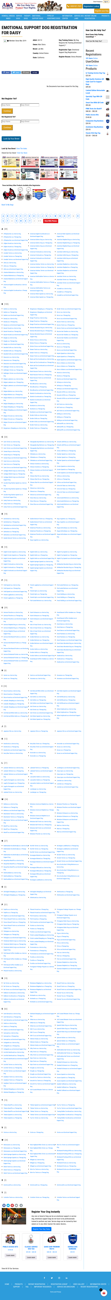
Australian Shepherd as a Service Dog (67, 264)
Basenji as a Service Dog (10, 318)
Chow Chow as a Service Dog (38, 498)
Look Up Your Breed (11, 138)
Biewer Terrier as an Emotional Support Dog (42, 356)
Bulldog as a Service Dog (63, 414)
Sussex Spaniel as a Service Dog (66, 1074)
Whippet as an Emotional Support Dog (40, 1166)
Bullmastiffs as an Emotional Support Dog (68, 430)
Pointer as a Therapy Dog (37, 928)
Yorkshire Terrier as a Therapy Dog (39, 1197)
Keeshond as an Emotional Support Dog (14, 750)
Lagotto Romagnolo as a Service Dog (14, 780)
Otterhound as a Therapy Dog (65, 891)
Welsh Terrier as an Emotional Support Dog (15, 1173)
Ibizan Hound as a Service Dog (12, 691)
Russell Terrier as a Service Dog (65, 983)
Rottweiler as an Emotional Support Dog (41, 1002)
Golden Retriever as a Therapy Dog (39, 640)
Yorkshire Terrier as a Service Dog (13, 1197)
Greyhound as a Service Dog (64, 655)
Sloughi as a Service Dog (37, 1068)
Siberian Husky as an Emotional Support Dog (42, 1045)
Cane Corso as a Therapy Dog (12, 464)
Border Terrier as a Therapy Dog (38, 428)
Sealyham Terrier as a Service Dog (13, 1077)
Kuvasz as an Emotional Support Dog (67, 753)
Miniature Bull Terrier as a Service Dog (40, 821)
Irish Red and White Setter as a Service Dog (15, 713)
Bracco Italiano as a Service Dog (66, 363)
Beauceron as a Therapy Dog (11, 360)
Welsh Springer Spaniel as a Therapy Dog (15, 1157)
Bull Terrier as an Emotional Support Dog (68, 410)
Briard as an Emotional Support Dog (66, 379)
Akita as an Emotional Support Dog (13, 269)
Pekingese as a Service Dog (11, 931)
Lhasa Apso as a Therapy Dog (65, 774)
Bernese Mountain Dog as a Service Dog (41, 327)
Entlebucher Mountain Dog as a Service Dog (69, 564)
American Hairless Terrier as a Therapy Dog (42, 267)
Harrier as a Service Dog (10, 675)
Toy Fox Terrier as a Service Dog (39, 1118)
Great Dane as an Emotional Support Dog (68, 630)
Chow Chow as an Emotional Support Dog (41, 504)
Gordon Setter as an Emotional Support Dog (42, 655)
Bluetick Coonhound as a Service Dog (40, 393)
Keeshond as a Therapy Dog (11, 747)
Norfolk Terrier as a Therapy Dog (39, 849)
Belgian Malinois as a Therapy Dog (13, 394)
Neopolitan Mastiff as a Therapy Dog (14, 864)
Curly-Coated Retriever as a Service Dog (68, 498)
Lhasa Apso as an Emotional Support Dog (68, 777)
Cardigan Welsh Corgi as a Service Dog (14, 471)
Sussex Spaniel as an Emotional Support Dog (69, 1081)
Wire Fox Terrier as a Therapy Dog (39, 1172)
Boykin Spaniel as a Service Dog (65, 353)
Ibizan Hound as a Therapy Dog (12, 694)
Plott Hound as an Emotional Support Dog (41, 922)
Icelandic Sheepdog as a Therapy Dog (14, 704)
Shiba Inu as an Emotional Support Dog (40, 1026)
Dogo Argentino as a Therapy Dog (66, 518)
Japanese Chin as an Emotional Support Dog (69, 731)
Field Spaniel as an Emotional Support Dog (15, 591)
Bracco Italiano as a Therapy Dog (66, 366)
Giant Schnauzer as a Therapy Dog (39, 615)
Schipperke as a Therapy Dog (11, 1046)
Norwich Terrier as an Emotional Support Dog (69, 861)
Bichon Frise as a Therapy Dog (38, 343)
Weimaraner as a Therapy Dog (12, 1148)
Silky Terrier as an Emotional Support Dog (41, 1055)
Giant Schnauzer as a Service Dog (39, 612)
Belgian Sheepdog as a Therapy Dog (13, 407)
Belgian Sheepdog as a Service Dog (13, 403)
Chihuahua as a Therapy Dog (38, 457)
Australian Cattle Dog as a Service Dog (67, 252)
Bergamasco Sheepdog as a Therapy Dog (41, 309)
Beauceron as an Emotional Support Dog (15, 363)
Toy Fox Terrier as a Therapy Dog (66, 1105)
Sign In (106, 2)
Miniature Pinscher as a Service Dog (40, 834)
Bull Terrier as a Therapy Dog (65, 407)
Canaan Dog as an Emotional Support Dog (15, 458)
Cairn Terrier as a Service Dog (12, 442)
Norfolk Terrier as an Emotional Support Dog (42, 852)
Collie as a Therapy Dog (63, 479)
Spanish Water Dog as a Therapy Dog (67, 1028)
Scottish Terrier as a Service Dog (13, 1064)
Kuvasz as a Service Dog (63, 747)
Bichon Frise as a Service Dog (38, 340)
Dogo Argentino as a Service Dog (39, 540)
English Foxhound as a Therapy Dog (13, 567)
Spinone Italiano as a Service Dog (66, 1037)
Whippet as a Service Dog (37, 1159)
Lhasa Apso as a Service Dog (65, 771)
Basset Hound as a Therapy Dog (12, 331)
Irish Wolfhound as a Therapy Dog (66, 700)
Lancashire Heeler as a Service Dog (40, 777)
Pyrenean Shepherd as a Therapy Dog (67, 965)
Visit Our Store (22, 153)
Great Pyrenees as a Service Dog (66, 634)
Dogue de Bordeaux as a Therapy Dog (67, 531)
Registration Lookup (91, 6)
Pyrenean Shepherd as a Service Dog (67, 962)
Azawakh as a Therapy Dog (64, 292)
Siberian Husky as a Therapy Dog (39, 1042)
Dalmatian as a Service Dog (11, 528)
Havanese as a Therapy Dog (64, 675)
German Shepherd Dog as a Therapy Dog (15, 628)
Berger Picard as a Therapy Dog (38, 321)
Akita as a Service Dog (10, 263)
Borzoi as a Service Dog (63, 312)
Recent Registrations (89, 1287)
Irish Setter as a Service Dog (38, 697)
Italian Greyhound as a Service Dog (66, 709)
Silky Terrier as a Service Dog (38, 1048)
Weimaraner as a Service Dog (12, 1145)
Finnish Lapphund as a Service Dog (13, 594)
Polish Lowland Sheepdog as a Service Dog (42, 935)
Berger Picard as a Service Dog (38, 318)
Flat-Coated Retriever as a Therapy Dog (67, 585)
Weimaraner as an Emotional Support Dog (15, 1151)
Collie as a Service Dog (63, 476)
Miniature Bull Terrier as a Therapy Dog (40, 825)
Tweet (17, 72)
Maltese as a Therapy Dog (11, 807)
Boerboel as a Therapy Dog (37, 409)
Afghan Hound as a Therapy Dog (12, 246)
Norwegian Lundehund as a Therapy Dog (68, 845)
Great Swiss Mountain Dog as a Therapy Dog (69, 646)
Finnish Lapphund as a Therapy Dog (13, 598)
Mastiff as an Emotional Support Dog (14, 832)
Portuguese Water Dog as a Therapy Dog (68, 924)
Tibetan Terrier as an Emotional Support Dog (42, 1114)
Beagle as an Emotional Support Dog (14, 344)
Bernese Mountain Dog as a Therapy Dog (41, 331)
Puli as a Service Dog (62, 943)
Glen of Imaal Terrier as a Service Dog (40, 624)
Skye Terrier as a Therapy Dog (38, 1061)
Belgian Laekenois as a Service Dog (13, 379)
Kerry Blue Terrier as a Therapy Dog (39, 743)
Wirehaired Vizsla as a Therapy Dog (66, 1166)
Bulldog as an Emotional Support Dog (67, 420)
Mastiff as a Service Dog (10, 826)
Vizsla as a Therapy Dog (36, 1132)
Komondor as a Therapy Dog (38, 756)
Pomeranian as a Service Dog (38, 947)
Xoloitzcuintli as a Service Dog (12, 1185)
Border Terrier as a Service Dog (38, 425)
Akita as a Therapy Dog (10, 266)
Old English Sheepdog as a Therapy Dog (14, 895)
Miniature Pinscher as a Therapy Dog (67, 804)
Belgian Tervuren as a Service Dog (13, 416)
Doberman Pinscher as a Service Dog (40, 528)
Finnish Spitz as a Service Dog (38, 591)
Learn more (10, 1255)
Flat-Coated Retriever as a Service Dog (40, 600)
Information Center (98, 1284)
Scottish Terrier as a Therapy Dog (13, 1068)
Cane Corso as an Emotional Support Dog (15, 467)
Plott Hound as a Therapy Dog (38, 919)
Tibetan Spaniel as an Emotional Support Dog (42, 1105)
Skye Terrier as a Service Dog (38, 1058)
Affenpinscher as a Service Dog (12, 234)
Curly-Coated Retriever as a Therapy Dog (68, 501)
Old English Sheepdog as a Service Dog (14, 891)
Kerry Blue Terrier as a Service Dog (13, 753)
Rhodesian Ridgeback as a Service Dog (40, 983)
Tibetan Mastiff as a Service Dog (13, 1105)
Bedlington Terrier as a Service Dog (13, 367)
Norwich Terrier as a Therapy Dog (66, 858)
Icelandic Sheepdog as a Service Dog (14, 700)
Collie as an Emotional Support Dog (66, 482)
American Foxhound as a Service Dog (40, 252)
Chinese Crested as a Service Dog (39, 463)
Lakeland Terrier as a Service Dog (13, 792)
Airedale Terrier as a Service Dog (13, 253)
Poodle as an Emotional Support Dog (40, 963)
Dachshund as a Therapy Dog (11, 522)
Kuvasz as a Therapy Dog (64, 750)
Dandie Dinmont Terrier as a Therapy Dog (41, 518)
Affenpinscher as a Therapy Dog (12, 237)
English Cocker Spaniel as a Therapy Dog (15, 555)
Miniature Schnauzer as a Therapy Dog (67, 816)
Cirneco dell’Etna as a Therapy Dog (66, 451)
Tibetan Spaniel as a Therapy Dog (13, 1118)
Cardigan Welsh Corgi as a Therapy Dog (14, 474)
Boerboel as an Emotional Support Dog (40, 412)
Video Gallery (78, 1284)
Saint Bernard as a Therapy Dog (12, 1017)
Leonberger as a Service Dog (38, 789)
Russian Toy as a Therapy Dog (65, 996)
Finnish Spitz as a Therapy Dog (38, 594)
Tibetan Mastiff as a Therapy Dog (13, 1108)
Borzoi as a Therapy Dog (63, 315)
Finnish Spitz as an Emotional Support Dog (42, 597)
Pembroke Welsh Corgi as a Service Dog (15, 941)
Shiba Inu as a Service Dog (37, 1019)
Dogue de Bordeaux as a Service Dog (67, 528)
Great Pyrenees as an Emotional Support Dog (69, 640)
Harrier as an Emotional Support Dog (40, 675)
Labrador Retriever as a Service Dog (13, 768)
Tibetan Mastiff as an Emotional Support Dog (16, 1111)
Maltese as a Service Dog (11, 804)
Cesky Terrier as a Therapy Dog (12, 503)
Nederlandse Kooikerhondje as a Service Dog (16, 845)
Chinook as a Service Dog (37, 488)
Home (4, 16)
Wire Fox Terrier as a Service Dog (39, 1169)
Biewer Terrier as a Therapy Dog (38, 353)
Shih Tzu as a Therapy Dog (37, 1032)
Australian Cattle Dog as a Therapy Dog (67, 255)
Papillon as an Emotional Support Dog (14, 916)
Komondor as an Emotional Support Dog (68, 743)
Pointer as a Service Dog (37, 925)
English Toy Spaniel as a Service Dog (67, 552)
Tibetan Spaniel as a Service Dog (13, 1114)
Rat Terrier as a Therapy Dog (11, 986)
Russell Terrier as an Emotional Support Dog (69, 989)
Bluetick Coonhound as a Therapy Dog (40, 396)
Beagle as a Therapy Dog (10, 341)
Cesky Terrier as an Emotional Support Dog (15, 507)
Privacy (59, 1292)
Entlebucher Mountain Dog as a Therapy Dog (69, 567)
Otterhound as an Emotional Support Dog (68, 895)
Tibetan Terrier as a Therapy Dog (39, 1111)
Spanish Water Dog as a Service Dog (67, 1025)
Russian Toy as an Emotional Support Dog (68, 999)
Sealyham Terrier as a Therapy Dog (13, 1080)
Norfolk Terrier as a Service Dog (39, 845)
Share (7, 72)
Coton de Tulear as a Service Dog (66, 485)
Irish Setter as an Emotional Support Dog (41, 703)
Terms (52, 1292)
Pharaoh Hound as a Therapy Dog (39, 909)
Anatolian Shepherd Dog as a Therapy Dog (68, 243)
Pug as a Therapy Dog (63, 936)
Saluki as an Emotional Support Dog (13, 1030)
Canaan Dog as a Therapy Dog (12, 454)
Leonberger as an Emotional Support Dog (68, 768)
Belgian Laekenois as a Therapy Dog (13, 382)
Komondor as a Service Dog (38, 752)
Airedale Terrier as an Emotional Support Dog (16, 259)
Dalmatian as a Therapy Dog (11, 531)
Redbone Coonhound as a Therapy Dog (14, 996)
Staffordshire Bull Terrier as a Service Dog (68, 1050)
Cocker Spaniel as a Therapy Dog (66, 469)
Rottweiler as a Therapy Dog (38, 998)
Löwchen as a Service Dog (64, 780)
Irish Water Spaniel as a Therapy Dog (40, 719)
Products (105, 16)
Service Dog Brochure (66, 1287)
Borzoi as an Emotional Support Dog (67, 318)
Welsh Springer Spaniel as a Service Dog (15, 1154)
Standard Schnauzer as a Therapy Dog (67, 1065)
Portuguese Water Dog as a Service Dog (68, 921)
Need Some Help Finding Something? (94, 35)
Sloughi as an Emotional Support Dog (40, 1074)
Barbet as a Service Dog (10, 309)
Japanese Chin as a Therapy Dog (39, 731)
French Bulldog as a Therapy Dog (66, 597)
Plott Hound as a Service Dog (38, 916)
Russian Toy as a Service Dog (65, 993)
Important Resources (42, 1287)
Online (92, 58)
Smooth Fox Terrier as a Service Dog (40, 1077)
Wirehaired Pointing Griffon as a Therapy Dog (69, 1154)
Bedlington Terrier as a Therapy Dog (13, 370)
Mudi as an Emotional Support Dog (66, 832)
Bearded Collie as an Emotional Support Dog (16, 354)
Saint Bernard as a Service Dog (12, 1013)
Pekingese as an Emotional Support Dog (15, 937)
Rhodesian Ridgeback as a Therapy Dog (41, 986)
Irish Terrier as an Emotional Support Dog (41, 713)
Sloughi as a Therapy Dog (37, 1071)
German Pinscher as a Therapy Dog (13, 615)
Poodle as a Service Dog (37, 957)
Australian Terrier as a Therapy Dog (66, 279)
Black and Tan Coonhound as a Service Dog (42, 359)
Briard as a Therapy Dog (63, 376)
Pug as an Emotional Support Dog (66, 940)
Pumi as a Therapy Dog (63, 956)
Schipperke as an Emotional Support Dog (15, 1049)
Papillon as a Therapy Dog (11, 912)
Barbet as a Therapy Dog (10, 312)
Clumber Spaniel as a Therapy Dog (66, 457)
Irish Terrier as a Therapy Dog (38, 709)
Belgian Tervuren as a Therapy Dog (13, 419)
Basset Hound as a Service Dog (12, 328)
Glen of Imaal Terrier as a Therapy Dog (40, 628)
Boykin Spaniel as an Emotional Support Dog (69, 360)
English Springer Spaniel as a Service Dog (41, 561)
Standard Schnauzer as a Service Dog (67, 1062)
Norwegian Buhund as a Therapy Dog (40, 858)
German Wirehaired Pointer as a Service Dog (16, 654)
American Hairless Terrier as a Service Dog (42, 264)
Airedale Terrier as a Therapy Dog (13, 256)
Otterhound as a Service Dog (38, 897)
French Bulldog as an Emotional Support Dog (69, 600)
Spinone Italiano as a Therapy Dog (66, 1041)
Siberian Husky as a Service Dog (39, 1039)
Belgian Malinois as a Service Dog (13, 391)
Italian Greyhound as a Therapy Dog (66, 712)
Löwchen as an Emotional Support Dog (67, 787)
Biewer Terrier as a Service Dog (38, 349)
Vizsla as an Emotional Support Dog (67, 1132)
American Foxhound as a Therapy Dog (40, 255)
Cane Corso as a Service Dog (12, 461)
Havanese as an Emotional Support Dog (68, 678)
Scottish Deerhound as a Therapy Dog (14, 1055)
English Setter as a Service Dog (38, 552)
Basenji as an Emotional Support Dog (14, 325)
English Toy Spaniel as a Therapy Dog (67, 555)
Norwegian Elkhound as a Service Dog (40, 867)
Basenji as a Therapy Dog (10, 322)
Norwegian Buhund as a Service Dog (40, 855)
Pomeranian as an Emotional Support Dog (41, 954)
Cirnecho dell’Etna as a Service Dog (66, 442)
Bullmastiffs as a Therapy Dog (65, 427)
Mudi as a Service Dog (63, 825)
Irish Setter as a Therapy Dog (38, 700)
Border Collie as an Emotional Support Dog (42, 421)
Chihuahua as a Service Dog (37, 454)
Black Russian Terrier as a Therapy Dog (40, 374)
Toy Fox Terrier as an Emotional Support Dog (69, 1108)
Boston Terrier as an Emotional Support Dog (69, 328)
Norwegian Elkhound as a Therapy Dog (40, 871)
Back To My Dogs (7, 205)
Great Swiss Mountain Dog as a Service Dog (69, 643)
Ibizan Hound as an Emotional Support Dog (15, 697)
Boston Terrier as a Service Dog (65, 322)
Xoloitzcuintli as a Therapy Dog (38, 1185)
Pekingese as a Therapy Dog (11, 934)
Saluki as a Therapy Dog (10, 1026)
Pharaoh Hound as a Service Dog (13, 970)
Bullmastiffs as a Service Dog (65, 423)
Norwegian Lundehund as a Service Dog (41, 880)
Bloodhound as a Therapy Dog (38, 387)
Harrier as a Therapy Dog (10, 678)
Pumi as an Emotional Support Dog (66, 959)
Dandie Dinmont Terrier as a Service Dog (15, 538)
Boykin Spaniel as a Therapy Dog (66, 356)
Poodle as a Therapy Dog (37, 960)
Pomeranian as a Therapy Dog (38, 950)
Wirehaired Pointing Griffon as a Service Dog (69, 1150)
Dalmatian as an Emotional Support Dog (14, 535)
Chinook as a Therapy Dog (37, 491)
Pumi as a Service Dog (63, 952)
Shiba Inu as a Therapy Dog (37, 1022)
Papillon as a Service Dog (11, 909)
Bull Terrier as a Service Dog (64, 404)
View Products (97, 2)
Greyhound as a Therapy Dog (64, 659)
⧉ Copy (35, 72)
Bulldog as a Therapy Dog (64, 417)
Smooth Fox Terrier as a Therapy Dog (40, 1080)
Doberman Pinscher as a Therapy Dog (40, 531)
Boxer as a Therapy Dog (63, 347)
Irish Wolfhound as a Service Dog (66, 697)
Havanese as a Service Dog (37, 678)
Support (16, 1287)
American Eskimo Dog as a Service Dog (41, 239)
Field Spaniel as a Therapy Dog (12, 588)
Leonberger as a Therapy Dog (38, 792)
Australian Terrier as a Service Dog (66, 276)
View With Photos (51, 221)
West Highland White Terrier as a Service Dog (42, 1145)
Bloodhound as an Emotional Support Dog (41, 390)
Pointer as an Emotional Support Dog (40, 932)
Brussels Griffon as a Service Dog (66, 392)
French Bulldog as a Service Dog (65, 594)
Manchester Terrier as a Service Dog (14, 814)
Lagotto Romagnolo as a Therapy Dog (14, 783)
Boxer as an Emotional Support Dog (66, 350)
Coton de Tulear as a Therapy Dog (66, 489)
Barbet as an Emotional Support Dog (14, 315)
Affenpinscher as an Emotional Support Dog (16, 240)
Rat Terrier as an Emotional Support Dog (15, 989)
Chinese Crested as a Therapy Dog (39, 467)
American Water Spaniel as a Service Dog (41, 294)
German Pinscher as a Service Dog (13, 612)
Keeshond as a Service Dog (11, 743)
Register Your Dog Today (41, 1229)
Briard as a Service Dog (63, 372)
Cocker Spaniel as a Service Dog (66, 466)
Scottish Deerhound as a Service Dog (14, 1052)
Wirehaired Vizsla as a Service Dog (66, 1163)
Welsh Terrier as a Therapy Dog (12, 1170)
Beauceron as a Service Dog (11, 357)
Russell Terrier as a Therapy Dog (65, 986)
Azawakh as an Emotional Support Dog (67, 295)
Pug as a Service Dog (62, 933)
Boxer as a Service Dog (63, 343)
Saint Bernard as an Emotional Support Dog (15, 1020)
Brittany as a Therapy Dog (64, 385)
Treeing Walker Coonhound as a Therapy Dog (69, 1114)
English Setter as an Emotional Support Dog (42, 558)
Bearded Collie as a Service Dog (12, 347)
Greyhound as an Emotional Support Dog (68, 662)
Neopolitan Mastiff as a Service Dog (14, 860)
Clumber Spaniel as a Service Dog (66, 454)
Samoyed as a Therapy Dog (11, 1036)
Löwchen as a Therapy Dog (64, 784)
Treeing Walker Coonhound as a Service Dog (69, 1111)
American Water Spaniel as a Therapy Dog (41, 297)
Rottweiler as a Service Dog (37, 995)
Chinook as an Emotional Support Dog (40, 494)
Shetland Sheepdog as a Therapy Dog (14, 1092)
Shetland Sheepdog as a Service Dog (14, 1089)
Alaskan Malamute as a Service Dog (13, 272)
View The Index (21, 149)
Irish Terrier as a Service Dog (38, 706)
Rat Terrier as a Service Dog (11, 983)
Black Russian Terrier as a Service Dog (40, 371)
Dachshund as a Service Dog (11, 518)
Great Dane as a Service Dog (64, 624)
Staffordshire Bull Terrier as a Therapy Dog (68, 1053)
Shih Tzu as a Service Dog (37, 1029)
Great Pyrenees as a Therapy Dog (66, 637)
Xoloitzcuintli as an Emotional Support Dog (69, 1185)
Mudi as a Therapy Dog (63, 828)
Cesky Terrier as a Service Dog (12, 500)
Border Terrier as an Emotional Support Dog (69, 309)
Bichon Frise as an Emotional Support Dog (41, 346)
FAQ (27, 1287)
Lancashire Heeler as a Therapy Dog (40, 780)
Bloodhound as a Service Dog (38, 383)
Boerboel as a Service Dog (37, 405)
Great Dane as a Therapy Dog (65, 627)
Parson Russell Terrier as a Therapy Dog (14, 922)
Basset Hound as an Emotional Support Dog (16, 334)
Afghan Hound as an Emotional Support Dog (16, 250)
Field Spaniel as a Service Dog (12, 585)
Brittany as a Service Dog (64, 382)
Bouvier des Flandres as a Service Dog (67, 331)
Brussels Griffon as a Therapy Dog (66, 395)
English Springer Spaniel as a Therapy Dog (41, 565)
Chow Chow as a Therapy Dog (38, 501)
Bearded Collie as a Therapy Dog (12, 351)
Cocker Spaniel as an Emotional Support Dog (69, 473)
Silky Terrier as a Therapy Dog (38, 1051)
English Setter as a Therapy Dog (38, 555)
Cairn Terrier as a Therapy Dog (12, 445)
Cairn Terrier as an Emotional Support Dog (15, 448)
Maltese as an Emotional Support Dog (14, 810)
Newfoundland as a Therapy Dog (12, 876)
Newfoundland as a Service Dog (12, 873)
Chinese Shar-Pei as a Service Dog (39, 476)
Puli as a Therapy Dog (63, 946)
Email (27, 72)
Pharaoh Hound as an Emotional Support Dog (42, 912)
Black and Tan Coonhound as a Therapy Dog (42, 362)
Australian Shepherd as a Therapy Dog (67, 267)
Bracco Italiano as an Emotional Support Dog (69, 369)
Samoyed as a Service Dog (11, 1033)
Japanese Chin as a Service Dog (12, 731)
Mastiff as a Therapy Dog (10, 829)
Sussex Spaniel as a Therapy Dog (66, 1077)
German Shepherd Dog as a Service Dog (14, 624)
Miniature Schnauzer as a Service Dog (67, 813)
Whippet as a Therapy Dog (37, 1163)
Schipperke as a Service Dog (11, 1042)
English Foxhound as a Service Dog (13, 564)
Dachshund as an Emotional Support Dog (15, 525)
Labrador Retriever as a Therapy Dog (14, 771)
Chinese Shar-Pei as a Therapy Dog (39, 479)
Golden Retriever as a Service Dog (39, 637)
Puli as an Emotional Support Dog (66, 949)
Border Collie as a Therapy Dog (38, 418)
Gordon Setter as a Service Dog (38, 649)
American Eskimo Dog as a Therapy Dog (41, 243)
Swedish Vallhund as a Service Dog (66, 1084)
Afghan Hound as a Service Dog (12, 243)
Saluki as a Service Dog (10, 1023)
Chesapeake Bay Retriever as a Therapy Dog (42, 445)
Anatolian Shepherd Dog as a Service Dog (68, 239)
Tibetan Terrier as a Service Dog (39, 1108)
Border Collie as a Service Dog (38, 415)
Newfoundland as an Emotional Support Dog (16, 879)
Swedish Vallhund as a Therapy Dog (66, 1087)
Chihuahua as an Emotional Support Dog (41, 460)
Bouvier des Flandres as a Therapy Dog (67, 334)
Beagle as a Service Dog (10, 338)
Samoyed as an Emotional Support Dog (14, 1039)
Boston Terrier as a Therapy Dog (65, 325)
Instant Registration (36, 1284)
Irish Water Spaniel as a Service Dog (40, 716)
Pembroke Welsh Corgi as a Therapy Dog (15, 944)
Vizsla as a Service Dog (10, 1132)
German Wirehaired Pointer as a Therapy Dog (16, 657)
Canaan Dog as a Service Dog (12, 451)
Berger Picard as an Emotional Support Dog (42, 324)
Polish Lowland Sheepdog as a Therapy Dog (42, 938)
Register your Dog (102, 11)
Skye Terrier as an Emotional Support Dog (41, 1064)
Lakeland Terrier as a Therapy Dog (39, 768)
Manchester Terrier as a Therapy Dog (14, 817)
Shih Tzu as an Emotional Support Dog (40, 1035)
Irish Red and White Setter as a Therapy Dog (16, 716)
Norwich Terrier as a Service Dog (66, 855)
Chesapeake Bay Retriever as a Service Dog (42, 442)
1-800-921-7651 (75, 6)
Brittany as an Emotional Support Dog (67, 388)
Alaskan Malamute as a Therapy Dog (14, 275)
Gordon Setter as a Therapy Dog (39, 652)
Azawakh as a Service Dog (64, 288)
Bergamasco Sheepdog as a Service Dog (15, 428)
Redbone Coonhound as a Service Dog (14, 993)
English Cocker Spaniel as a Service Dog (15, 552)
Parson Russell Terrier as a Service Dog (14, 919)
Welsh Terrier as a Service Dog (12, 1166)
